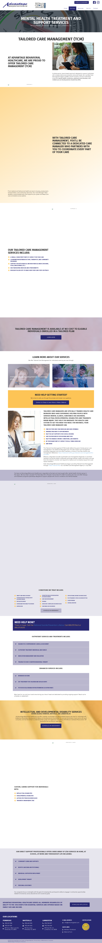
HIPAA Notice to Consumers (47, 940)
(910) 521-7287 (8, 925)
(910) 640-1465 (28, 925)
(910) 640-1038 (28, 923)
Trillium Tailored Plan (54, 465)
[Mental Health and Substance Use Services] (73, 375)
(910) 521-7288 (8, 923)
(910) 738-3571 (48, 923)
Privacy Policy (37, 940)
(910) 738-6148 (48, 925)
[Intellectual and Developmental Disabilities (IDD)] (29, 375)
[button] (81, 2)
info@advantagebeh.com (71, 922)
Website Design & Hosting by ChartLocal (17, 941)
